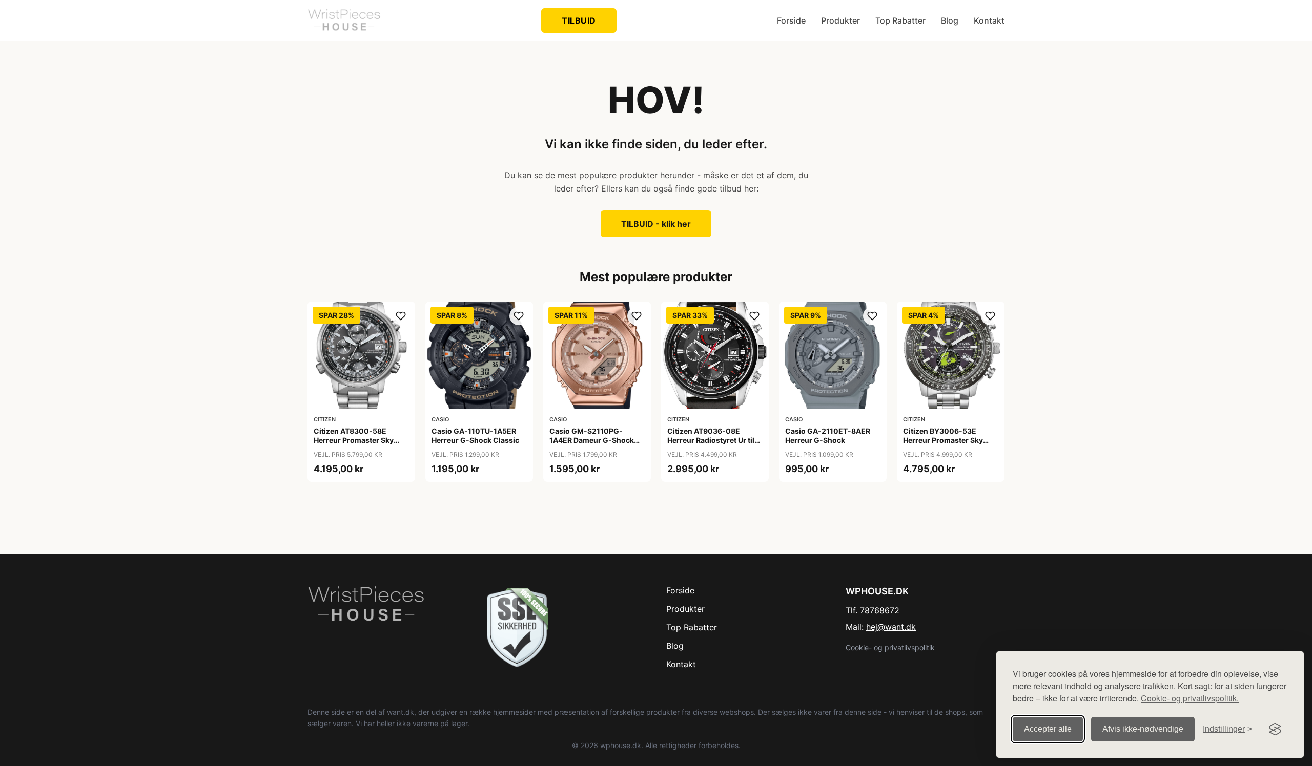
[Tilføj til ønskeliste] (401, 316)
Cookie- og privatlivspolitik (890, 647)
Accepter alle (1048, 729)
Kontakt (989, 20)
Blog (949, 20)
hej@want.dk (891, 627)
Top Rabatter (900, 20)
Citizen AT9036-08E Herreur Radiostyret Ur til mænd (710, 440)
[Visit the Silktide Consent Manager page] (1275, 729)
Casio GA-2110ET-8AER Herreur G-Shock (827, 435)
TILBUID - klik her (656, 224)
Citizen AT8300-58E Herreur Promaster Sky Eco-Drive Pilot (354, 440)
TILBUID (579, 20)
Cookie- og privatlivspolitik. (1190, 698)
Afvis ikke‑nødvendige (1142, 729)
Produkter (840, 20)
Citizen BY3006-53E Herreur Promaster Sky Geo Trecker (943, 440)
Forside (791, 20)
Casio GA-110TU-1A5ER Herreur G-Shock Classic (475, 435)
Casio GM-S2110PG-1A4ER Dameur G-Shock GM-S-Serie (591, 440)
